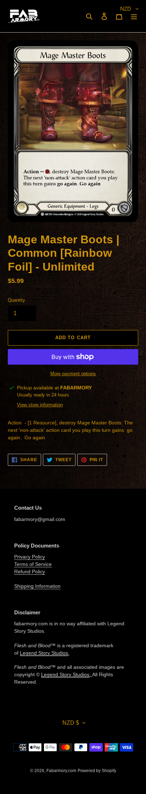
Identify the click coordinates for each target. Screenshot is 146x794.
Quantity (16, 300)
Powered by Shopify (97, 770)
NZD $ (70, 723)
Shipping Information (37, 586)
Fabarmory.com (61, 770)
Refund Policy (29, 571)
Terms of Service (33, 564)
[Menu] (134, 16)
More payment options (73, 373)
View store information (40, 404)
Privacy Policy (29, 557)
